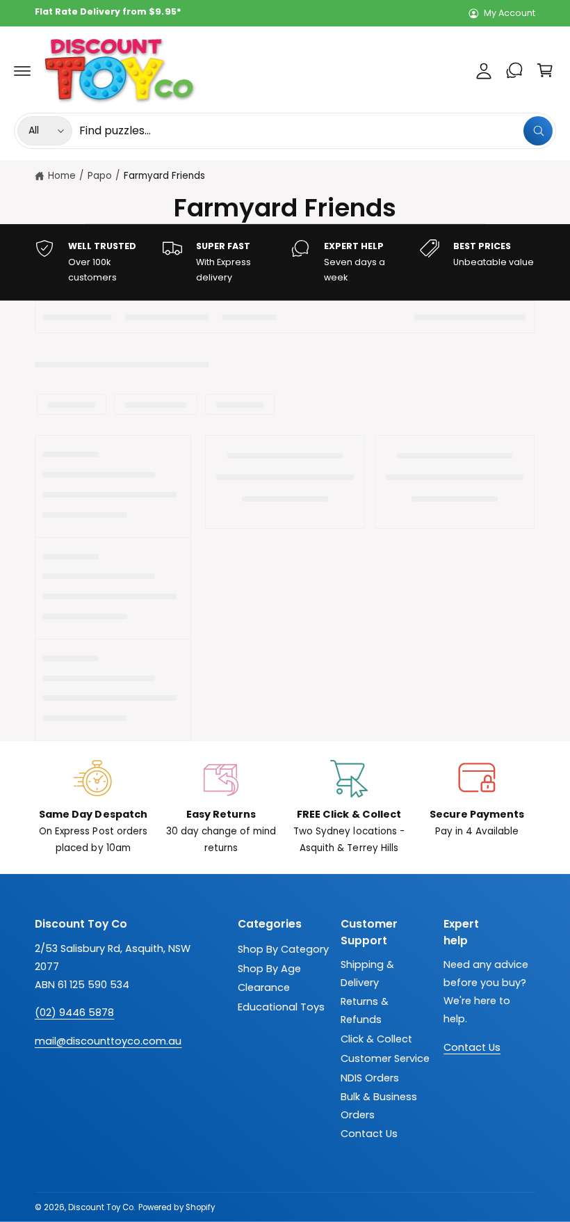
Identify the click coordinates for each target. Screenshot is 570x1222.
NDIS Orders (370, 1078)
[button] (22, 70)
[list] (285, 262)
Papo (100, 175)
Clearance (264, 987)
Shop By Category (283, 949)
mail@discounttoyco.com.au (108, 1041)
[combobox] (316, 131)
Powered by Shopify (176, 1207)
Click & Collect (376, 1039)
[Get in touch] (514, 70)
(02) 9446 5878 (74, 1012)
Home (62, 175)
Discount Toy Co (100, 1207)
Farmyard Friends (164, 175)
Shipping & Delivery (367, 974)
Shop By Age (269, 969)
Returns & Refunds (365, 1010)
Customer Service (385, 1058)
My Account (509, 13)
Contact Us (369, 1134)
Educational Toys (281, 1007)
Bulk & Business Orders (379, 1106)
